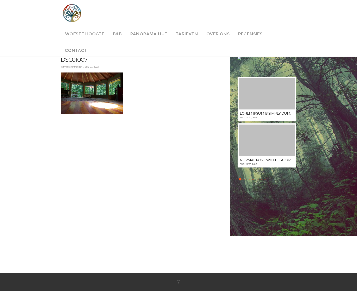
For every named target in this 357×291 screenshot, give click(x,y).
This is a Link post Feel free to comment (267, 225)
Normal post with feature (256, 201)
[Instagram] (178, 282)
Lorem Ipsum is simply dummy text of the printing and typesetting (265, 191)
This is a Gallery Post (252, 217)
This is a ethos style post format (260, 209)
